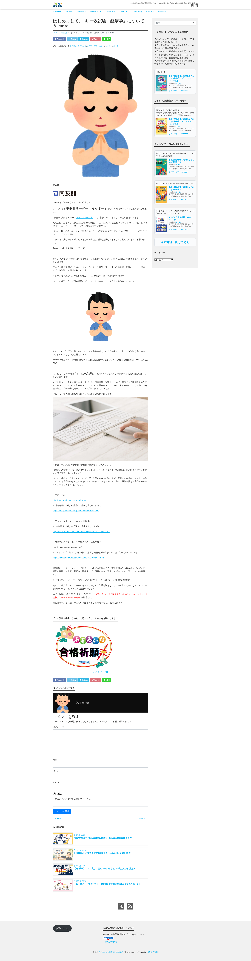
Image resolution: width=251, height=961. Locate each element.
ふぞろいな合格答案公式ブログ (111, 952)
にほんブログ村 (100, 672)
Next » (142, 818)
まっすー (116, 46)
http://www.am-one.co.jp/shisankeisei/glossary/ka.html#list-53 (81, 531)
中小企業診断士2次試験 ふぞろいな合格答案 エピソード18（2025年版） (181, 121)
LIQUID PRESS (153, 952)
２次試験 (68, 12)
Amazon (184, 91)
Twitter (73, 39)
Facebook (60, 39)
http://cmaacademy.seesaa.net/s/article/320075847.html (78, 558)
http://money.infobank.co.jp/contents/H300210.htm (76, 511)
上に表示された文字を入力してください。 (73, 799)
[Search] (193, 23)
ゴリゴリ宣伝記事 (84, 217)
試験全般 (81, 12)
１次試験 (56, 12)
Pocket (96, 39)
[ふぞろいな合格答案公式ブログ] (57, 4)
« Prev (58, 818)
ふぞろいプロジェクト (95, 46)
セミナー (108, 46)
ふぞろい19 (109, 12)
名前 (55, 760)
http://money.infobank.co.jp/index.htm (70, 500)
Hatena (85, 39)
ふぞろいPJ (123, 12)
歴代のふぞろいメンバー (143, 12)
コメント (58, 727)
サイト (56, 782)
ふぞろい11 (82, 46)
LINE (107, 39)
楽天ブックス (174, 91)
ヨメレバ (179, 83)
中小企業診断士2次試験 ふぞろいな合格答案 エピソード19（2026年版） (181, 78)
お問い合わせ (62, 928)
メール (56, 771)
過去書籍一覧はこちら (175, 242)
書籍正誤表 (162, 12)
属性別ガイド (95, 12)
